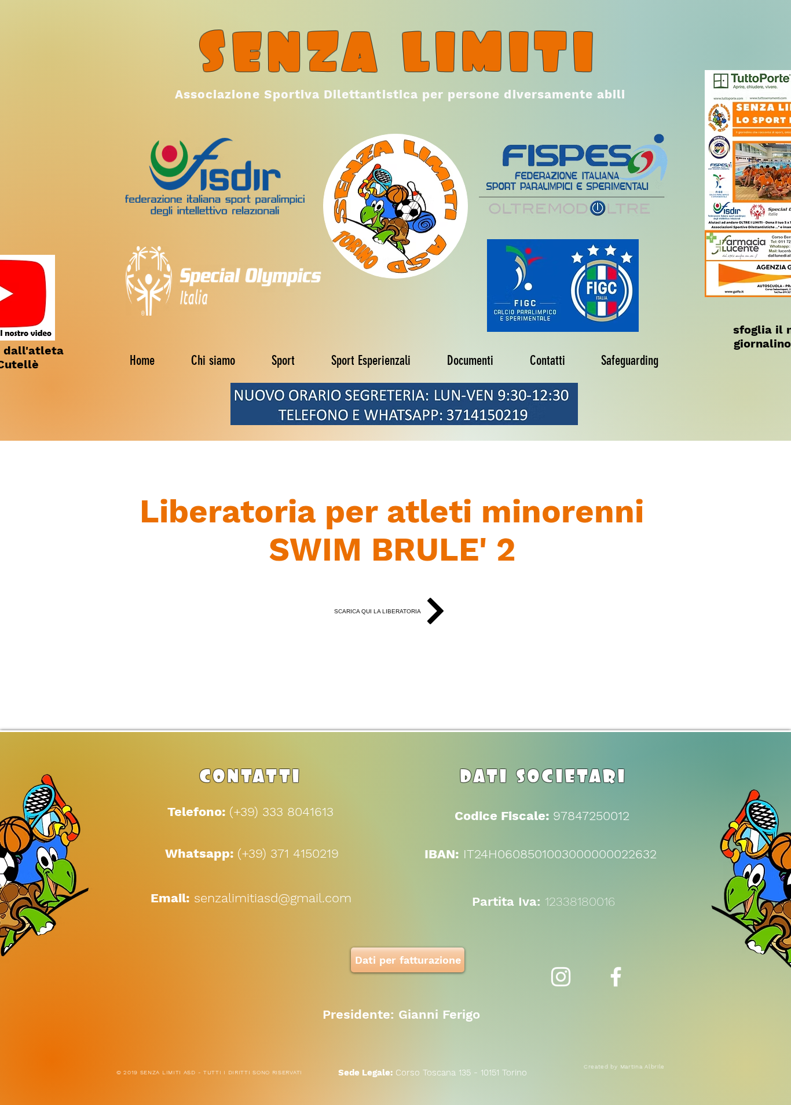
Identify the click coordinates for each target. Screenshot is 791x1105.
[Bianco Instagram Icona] (561, 977)
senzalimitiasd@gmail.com (272, 898)
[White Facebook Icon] (616, 977)
